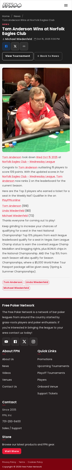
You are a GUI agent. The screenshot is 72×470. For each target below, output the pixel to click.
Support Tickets (47, 393)
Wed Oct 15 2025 (47, 157)
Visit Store (12, 451)
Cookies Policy (35, 462)
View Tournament (17, 56)
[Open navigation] (66, 5)
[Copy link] (24, 46)
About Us (8, 359)
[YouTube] (6, 342)
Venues (7, 380)
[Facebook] (15, 342)
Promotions (44, 359)
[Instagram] (33, 342)
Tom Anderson (11, 157)
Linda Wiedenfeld (13, 211)
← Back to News (48, 56)
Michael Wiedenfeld (18, 39)
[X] (24, 342)
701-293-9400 (11, 421)
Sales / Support (12, 428)
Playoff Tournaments (51, 373)
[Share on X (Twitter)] (15, 46)
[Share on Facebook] (6, 46)
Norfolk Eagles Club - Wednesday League (28, 162)
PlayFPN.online (11, 200)
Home (6, 16)
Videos (6, 373)
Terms (22, 462)
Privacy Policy (9, 462)
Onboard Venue (47, 386)
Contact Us (9, 386)
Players (42, 380)
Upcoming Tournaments (53, 366)
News (17, 16)
